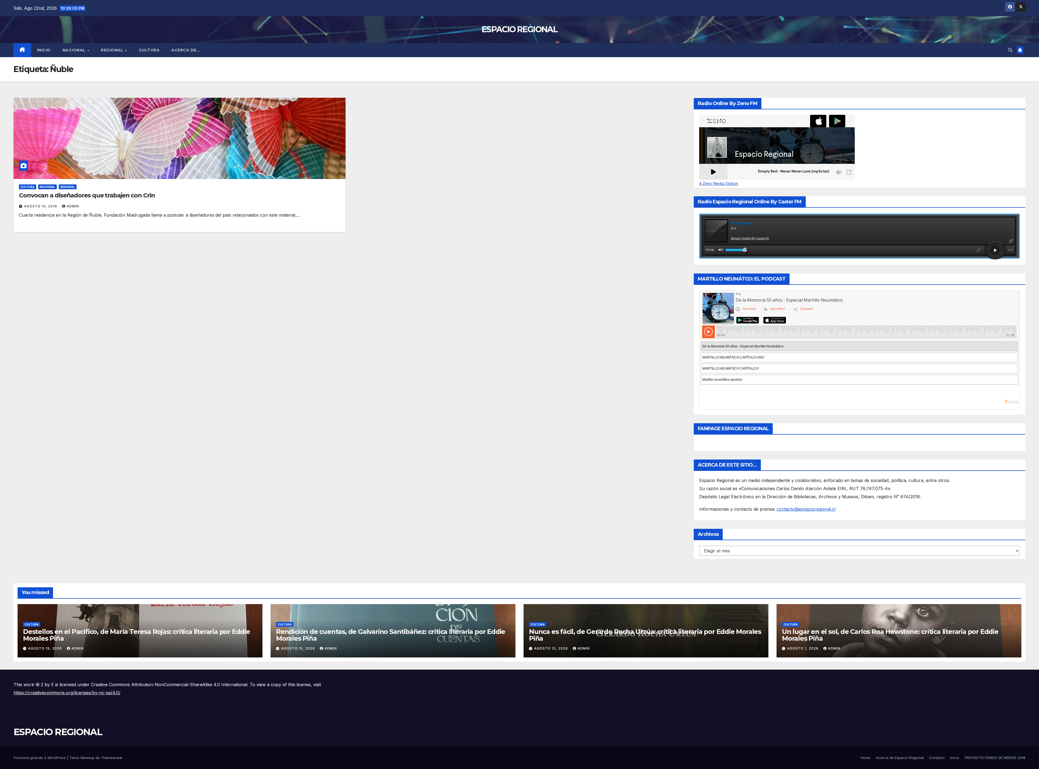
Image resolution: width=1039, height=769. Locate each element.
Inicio (44, 50)
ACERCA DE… (185, 50)
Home (865, 757)
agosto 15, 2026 (298, 648)
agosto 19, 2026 (45, 648)
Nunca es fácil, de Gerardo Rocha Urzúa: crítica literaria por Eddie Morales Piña (645, 635)
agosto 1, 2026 (803, 648)
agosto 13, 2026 (551, 648)
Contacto (937, 757)
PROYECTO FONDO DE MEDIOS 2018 (995, 757)
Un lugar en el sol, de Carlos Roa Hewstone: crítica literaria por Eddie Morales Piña (890, 635)
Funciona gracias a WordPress (40, 757)
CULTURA (149, 50)
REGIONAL (112, 50)
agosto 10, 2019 (41, 206)
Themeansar (112, 757)
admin (73, 206)
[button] (1010, 50)
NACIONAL (75, 50)
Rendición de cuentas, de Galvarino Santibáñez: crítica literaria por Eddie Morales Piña (390, 635)
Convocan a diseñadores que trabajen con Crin (87, 195)
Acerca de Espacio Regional (900, 757)
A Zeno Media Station (718, 183)
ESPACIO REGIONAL (519, 29)
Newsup (87, 757)
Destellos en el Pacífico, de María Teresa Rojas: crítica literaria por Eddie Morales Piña (136, 635)
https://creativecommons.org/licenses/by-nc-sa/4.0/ (67, 692)
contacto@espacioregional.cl (806, 509)
